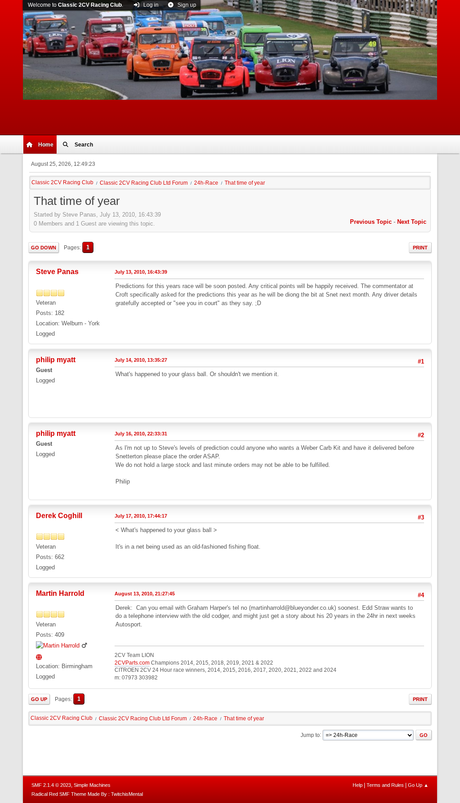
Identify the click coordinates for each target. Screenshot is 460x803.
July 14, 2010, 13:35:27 (141, 360)
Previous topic (371, 221)
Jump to (310, 735)
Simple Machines (92, 785)
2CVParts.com (132, 663)
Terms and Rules (385, 785)
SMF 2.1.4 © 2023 (51, 785)
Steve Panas (57, 271)
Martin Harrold (60, 593)
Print (420, 247)
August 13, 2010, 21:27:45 (145, 593)
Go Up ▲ (418, 785)
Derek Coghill (59, 515)
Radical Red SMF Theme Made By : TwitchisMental (87, 794)
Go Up (39, 699)
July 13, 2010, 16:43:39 (141, 272)
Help (358, 785)
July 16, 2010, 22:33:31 (141, 433)
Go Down (43, 247)
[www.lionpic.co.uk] (40, 655)
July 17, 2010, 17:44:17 (141, 516)
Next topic (411, 221)
